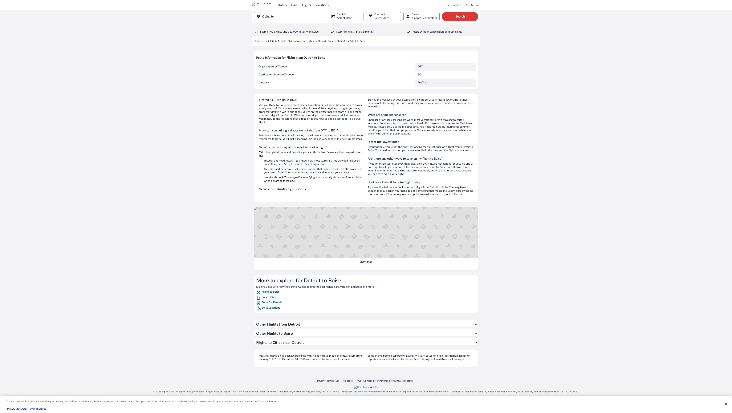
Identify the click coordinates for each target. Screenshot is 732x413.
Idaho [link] (312, 41)
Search (460, 16)
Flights (306, 5)
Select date (344, 18)
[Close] (726, 404)
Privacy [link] (320, 380)
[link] (366, 292)
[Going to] (290, 16)
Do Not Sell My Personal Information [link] (382, 380)
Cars (294, 5)
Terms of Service (37, 409)
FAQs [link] (358, 380)
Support (456, 5)
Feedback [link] (408, 380)
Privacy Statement (17, 409)
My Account (473, 5)
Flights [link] (273, 41)
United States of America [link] (292, 41)
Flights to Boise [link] (325, 41)
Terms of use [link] (333, 380)
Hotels (282, 5)
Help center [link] (347, 380)
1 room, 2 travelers (424, 18)
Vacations (322, 5)
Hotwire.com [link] (260, 41)
